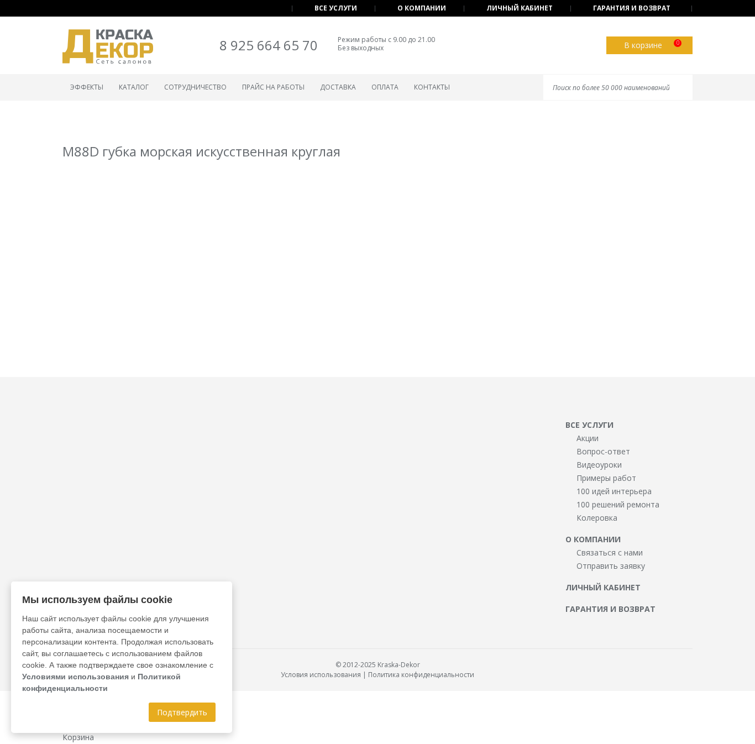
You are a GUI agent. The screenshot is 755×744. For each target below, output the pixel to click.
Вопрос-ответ (603, 451)
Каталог (134, 87)
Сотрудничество (195, 87)
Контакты (432, 87)
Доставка (338, 87)
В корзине (651, 44)
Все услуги (335, 8)
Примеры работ (606, 478)
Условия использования (321, 674)
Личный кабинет (519, 8)
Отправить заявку (610, 565)
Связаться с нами (609, 552)
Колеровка (596, 517)
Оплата (385, 87)
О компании (421, 8)
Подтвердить (182, 712)
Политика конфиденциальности (421, 674)
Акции (587, 438)
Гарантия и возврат (631, 8)
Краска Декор (107, 47)
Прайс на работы (273, 87)
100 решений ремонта (617, 504)
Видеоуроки (599, 464)
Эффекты (86, 87)
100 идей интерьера (614, 491)
